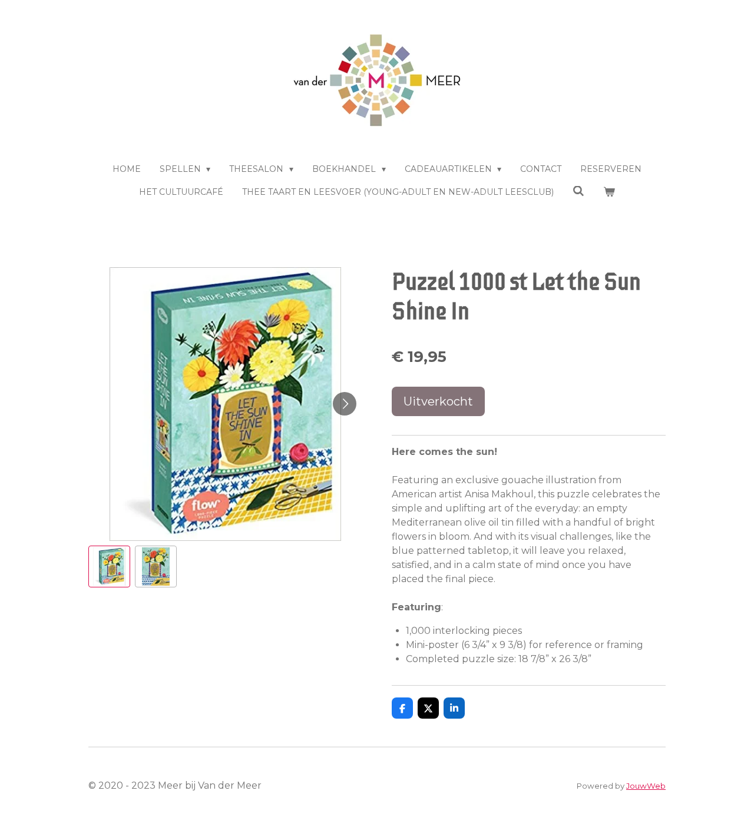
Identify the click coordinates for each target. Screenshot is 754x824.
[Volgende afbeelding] (344, 404)
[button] (109, 566)
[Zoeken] (578, 191)
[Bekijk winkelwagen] (609, 192)
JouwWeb (646, 785)
